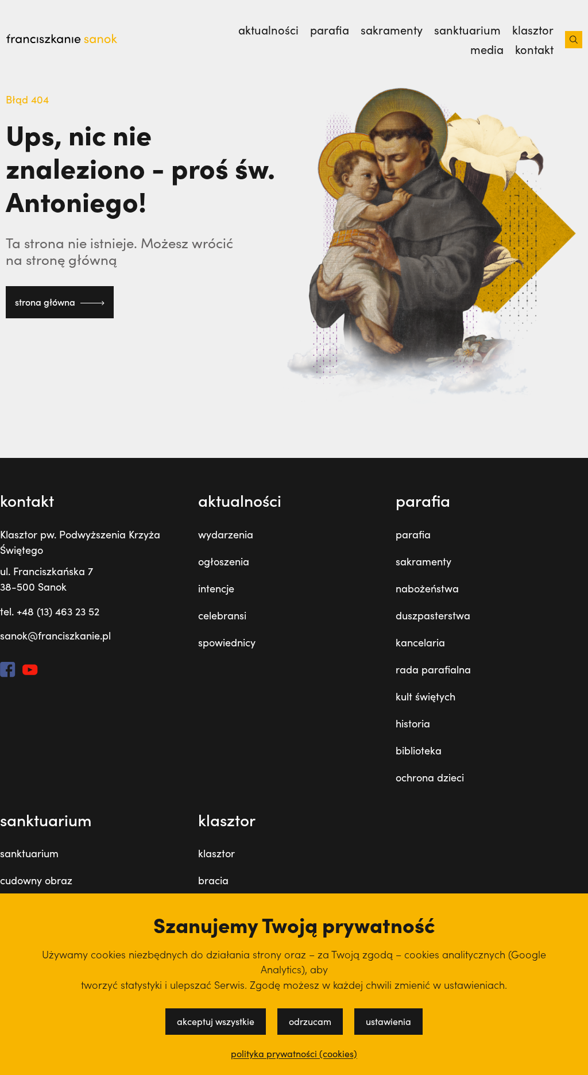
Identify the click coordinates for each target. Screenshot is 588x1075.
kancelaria (420, 642)
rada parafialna (433, 669)
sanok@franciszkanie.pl (55, 635)
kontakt (534, 49)
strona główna (46, 302)
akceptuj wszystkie (215, 1021)
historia (413, 723)
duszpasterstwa (433, 615)
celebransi (222, 615)
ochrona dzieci (430, 777)
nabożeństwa (427, 588)
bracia (213, 880)
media (487, 49)
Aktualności (268, 30)
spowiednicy (227, 642)
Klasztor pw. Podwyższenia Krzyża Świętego (80, 542)
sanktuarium (467, 30)
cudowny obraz (36, 880)
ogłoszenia (223, 561)
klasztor (533, 30)
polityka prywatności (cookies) (294, 1054)
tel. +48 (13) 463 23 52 (49, 611)
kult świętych (425, 696)
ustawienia (388, 1021)
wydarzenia (225, 534)
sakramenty (392, 30)
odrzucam (310, 1021)
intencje (216, 588)
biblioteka (419, 750)
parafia (329, 30)
